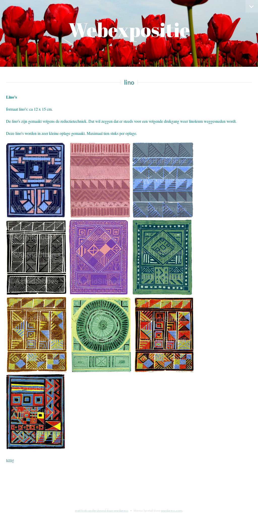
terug (10, 460)
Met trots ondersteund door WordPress (101, 510)
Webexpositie (129, 30)
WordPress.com (171, 510)
